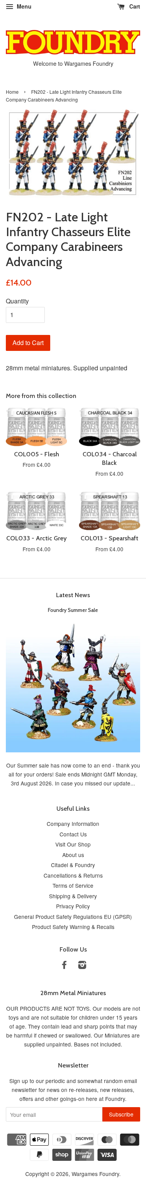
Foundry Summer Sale (73, 610)
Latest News (73, 595)
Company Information (73, 823)
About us (73, 855)
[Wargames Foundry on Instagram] (82, 966)
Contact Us (73, 834)
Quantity (17, 300)
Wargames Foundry (95, 1174)
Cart (134, 6)
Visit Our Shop (73, 844)
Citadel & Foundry (73, 865)
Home (12, 91)
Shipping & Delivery (73, 896)
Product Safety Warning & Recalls (73, 927)
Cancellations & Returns (73, 875)
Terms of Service (73, 885)
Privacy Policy (73, 906)
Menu (23, 6)
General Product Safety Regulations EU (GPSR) (73, 916)
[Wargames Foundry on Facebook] (64, 966)
